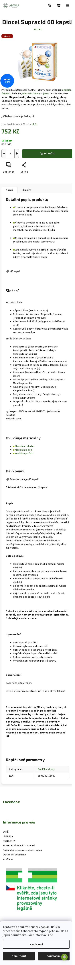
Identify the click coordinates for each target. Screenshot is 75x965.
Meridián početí (24, 453)
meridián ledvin (31, 93)
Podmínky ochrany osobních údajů (22, 850)
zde (50, 935)
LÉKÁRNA (8, 836)
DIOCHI (37, 29)
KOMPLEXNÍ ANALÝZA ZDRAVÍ (19, 845)
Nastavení (36, 944)
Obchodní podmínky (14, 855)
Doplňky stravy (46, 769)
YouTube (8, 859)
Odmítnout (18, 956)
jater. (46, 93)
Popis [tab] (9, 190)
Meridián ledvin (23, 450)
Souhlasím (54, 956)
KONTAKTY (9, 841)
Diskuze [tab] (27, 190)
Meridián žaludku (24, 446)
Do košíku (49, 153)
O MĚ (6, 832)
